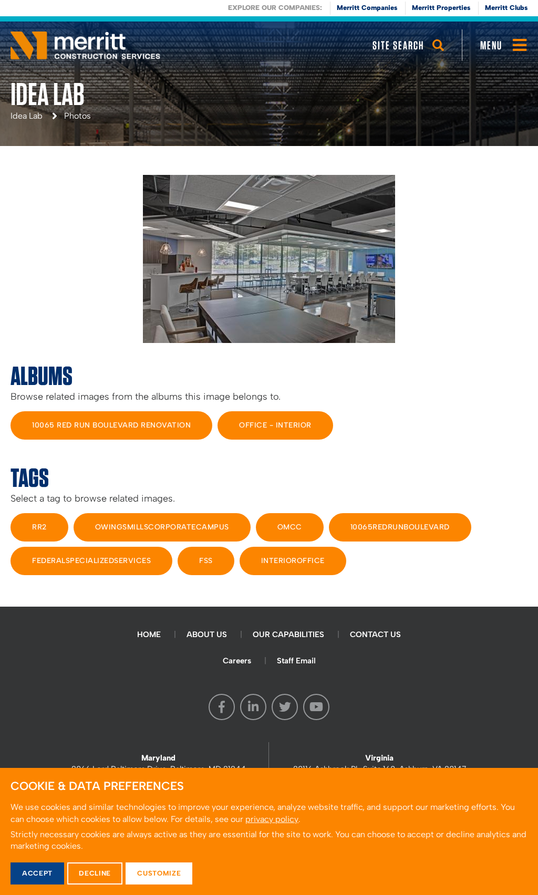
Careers (237, 660)
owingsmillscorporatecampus (162, 527)
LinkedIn (253, 707)
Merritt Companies (367, 7)
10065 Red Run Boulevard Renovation (111, 425)
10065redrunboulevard (400, 527)
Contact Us (375, 634)
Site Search (398, 45)
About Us (207, 634)
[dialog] (269, 831)
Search (438, 55)
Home (149, 634)
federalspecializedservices (91, 560)
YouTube (316, 707)
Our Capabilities (288, 634)
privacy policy (271, 819)
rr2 (39, 527)
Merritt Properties (441, 7)
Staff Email (296, 660)
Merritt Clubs (506, 7)
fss (206, 560)
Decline (95, 873)
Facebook (222, 707)
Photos (77, 116)
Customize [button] (159, 873)
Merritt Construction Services (85, 45)
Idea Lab (27, 116)
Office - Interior (275, 425)
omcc (289, 527)
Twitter (285, 707)
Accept (37, 873)
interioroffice (293, 560)
